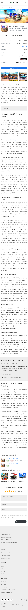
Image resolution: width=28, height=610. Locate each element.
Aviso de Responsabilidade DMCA (9, 542)
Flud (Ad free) (4, 587)
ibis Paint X (3, 573)
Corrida (14, 7)
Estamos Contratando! (6, 545)
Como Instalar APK (5, 553)
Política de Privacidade (6, 539)
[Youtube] (8, 600)
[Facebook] (2, 600)
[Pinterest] (11, 600)
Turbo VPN (3, 571)
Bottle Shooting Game (6, 592)
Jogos (9, 7)
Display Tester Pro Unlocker (8, 589)
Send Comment (20, 522)
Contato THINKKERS (6, 537)
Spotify (3, 566)
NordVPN (3, 584)
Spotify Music (4, 581)
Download (14, 68)
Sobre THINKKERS (5, 534)
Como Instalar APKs (5, 555)
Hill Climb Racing (15, 140)
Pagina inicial (4, 7)
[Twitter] (5, 600)
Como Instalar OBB (5, 558)
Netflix (2, 568)
